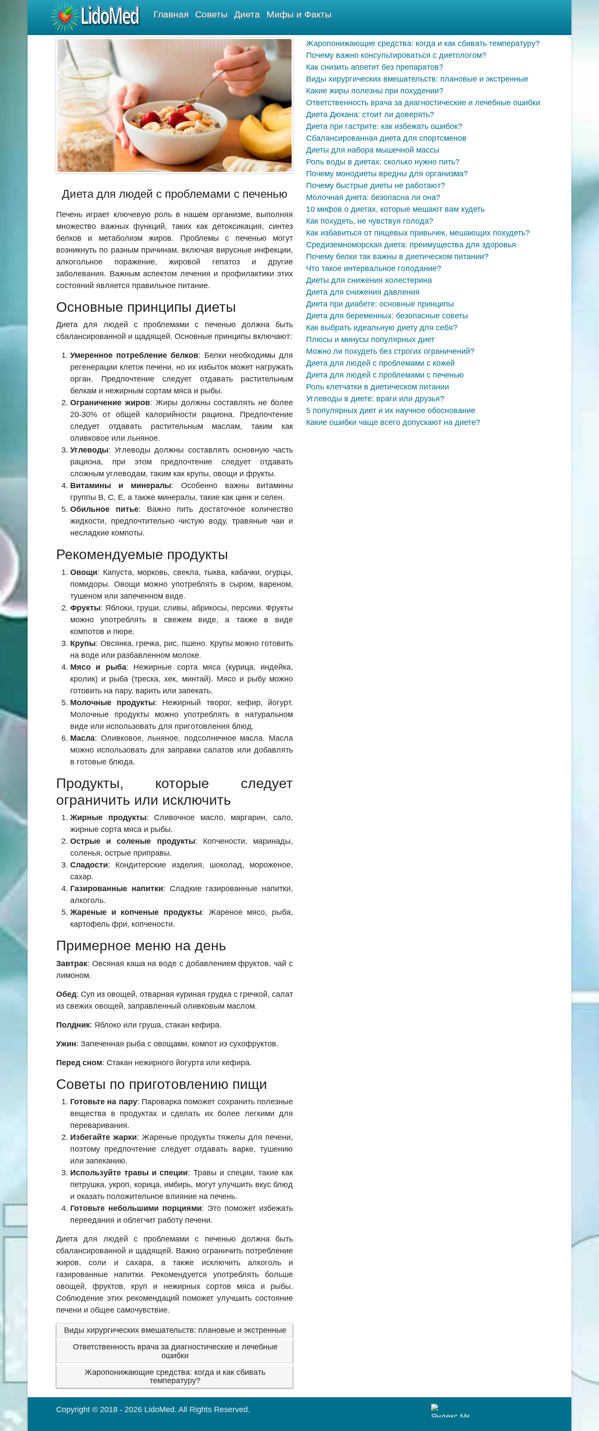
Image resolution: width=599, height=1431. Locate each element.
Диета (247, 14)
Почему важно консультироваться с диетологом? (396, 55)
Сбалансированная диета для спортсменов (386, 138)
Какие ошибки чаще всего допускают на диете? (393, 422)
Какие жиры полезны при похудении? (374, 90)
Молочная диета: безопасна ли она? (373, 197)
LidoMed (159, 1409)
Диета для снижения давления (363, 292)
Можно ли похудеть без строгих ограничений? (390, 351)
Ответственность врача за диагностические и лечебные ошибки (175, 1351)
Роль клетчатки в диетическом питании (377, 386)
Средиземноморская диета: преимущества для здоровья (411, 244)
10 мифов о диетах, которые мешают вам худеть (395, 209)
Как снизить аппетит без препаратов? (374, 67)
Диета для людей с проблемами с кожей (380, 363)
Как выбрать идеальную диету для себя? (381, 327)
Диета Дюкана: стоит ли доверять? (370, 114)
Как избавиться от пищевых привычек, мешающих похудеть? (418, 232)
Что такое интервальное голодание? (373, 268)
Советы (211, 14)
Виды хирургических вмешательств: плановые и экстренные (175, 1330)
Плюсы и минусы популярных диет (370, 339)
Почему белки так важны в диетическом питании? (397, 256)
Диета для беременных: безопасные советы (387, 315)
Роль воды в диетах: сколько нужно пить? (383, 161)
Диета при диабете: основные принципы (380, 304)
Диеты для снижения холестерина (369, 280)
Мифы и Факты (299, 14)
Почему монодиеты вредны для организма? (387, 173)
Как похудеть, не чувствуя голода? (369, 221)
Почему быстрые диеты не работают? (375, 185)
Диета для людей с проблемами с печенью (385, 375)
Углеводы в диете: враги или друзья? (375, 398)
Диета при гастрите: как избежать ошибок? (384, 126)
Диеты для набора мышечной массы (372, 150)
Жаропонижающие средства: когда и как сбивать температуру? (175, 1376)
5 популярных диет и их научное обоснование (390, 410)
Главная (171, 14)
